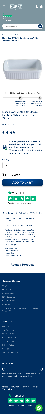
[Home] (16, 7)
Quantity (5, 160)
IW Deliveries (36, 213)
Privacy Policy (8, 345)
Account (36, 6)
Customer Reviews (10, 337)
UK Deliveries (21, 213)
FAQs (4, 285)
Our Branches (8, 330)
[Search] (40, 26)
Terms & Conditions (10, 352)
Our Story (6, 326)
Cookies (5, 349)
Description (8, 213)
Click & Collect (8, 300)
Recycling (6, 304)
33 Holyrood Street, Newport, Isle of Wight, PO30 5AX (20, 309)
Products (12, 34)
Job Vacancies (8, 341)
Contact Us (6, 289)
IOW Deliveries (8, 297)
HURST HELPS (8, 333)
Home (4, 34)
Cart (41, 6)
